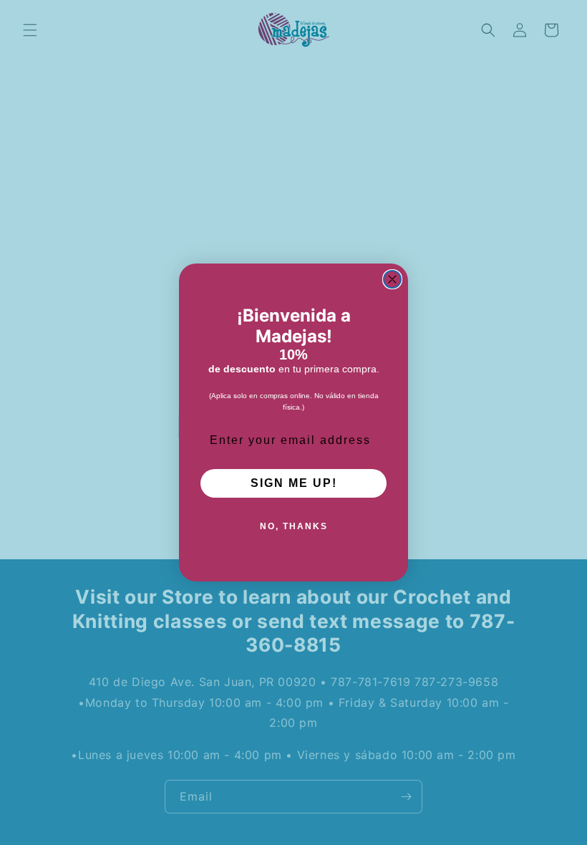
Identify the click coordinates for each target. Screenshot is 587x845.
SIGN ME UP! (294, 483)
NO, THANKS (294, 526)
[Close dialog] (392, 279)
